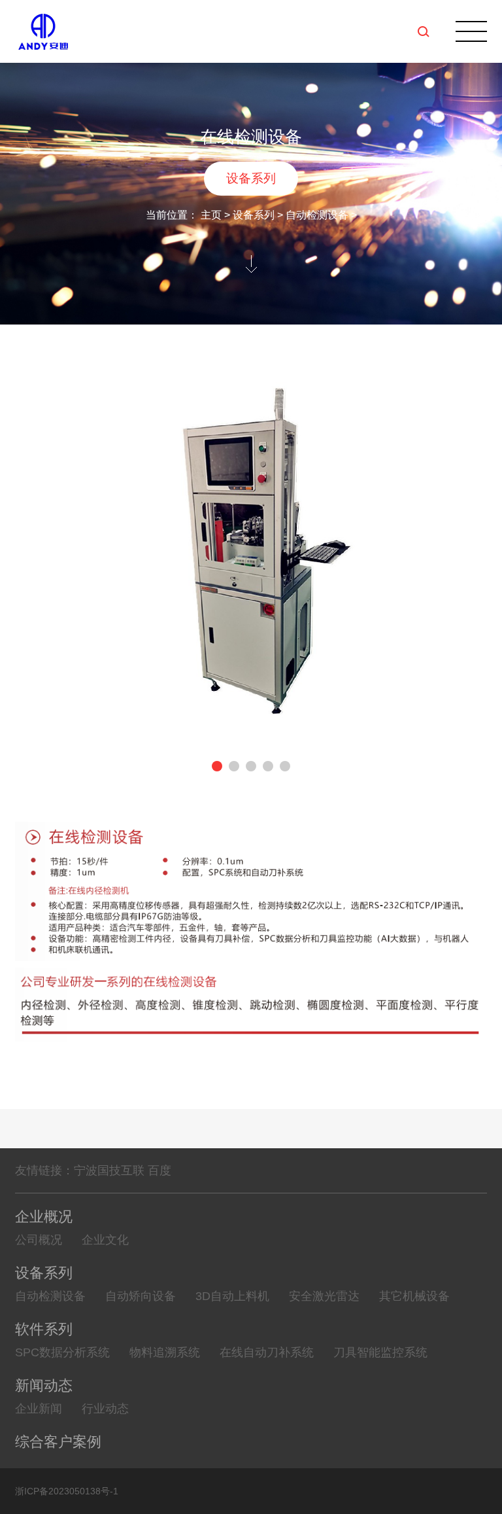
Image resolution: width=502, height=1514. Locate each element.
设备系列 (251, 178)
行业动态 (105, 1408)
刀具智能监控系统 (380, 1352)
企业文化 (105, 1239)
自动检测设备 (317, 214)
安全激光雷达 (324, 1296)
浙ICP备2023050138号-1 (66, 1491)
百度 (159, 1170)
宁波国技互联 (109, 1170)
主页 (211, 214)
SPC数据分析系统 (62, 1352)
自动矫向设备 (140, 1296)
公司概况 (38, 1239)
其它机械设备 (414, 1296)
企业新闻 (38, 1408)
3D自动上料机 (232, 1296)
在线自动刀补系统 (267, 1352)
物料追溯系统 (164, 1352)
